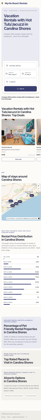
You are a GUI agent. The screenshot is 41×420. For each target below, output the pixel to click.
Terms (8, 417)
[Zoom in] (38, 185)
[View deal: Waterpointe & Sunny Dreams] (18, 132)
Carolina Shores (13, 10)
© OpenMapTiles (19, 218)
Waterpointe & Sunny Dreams (11, 149)
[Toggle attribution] (39, 218)
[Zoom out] (38, 188)
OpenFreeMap (10, 218)
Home (5, 10)
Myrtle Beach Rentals (16, 3)
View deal (18, 159)
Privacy (4, 417)
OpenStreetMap (33, 218)
